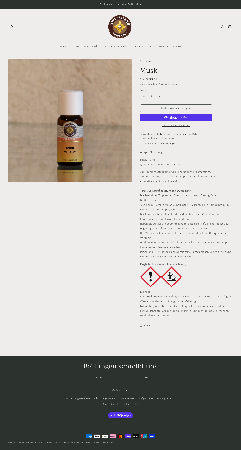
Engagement (108, 398)
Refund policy (130, 404)
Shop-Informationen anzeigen (159, 143)
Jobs (96, 398)
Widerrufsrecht (53, 442)
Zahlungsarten (164, 398)
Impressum (108, 442)
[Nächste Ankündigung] (231, 4)
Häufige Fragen (146, 398)
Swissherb (20, 442)
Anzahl (143, 90)
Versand (144, 84)
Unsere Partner (126, 398)
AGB (88, 442)
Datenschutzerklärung (73, 442)
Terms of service (111, 404)
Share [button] (147, 325)
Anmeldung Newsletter (78, 398)
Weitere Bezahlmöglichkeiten (176, 125)
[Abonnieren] (146, 377)
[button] (11, 26)
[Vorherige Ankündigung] (9, 4)
